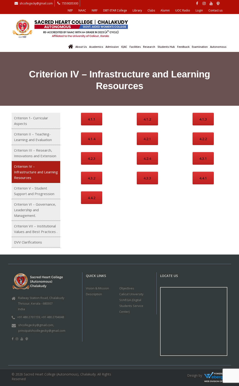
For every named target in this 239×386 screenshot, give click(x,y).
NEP (70, 10)
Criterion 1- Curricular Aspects (31, 121)
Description (94, 294)
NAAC (82, 10)
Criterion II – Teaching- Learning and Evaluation (33, 137)
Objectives (126, 288)
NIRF (95, 10)
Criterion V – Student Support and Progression (34, 191)
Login (199, 10)
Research (149, 46)
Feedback (183, 46)
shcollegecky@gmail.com (36, 3)
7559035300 (70, 3)
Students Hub (166, 46)
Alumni (165, 10)
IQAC (124, 46)
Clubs (151, 10)
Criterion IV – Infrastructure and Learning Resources (36, 172)
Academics (96, 46)
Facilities (135, 46)
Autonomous (218, 46)
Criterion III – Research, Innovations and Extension (35, 153)
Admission (112, 46)
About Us (81, 46)
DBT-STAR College (115, 10)
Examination (200, 46)
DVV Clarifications (28, 242)
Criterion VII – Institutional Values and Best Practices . (35, 229)
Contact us (215, 10)
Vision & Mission (97, 288)
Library (137, 10)
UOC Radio (182, 10)
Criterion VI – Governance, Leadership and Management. (35, 210)
